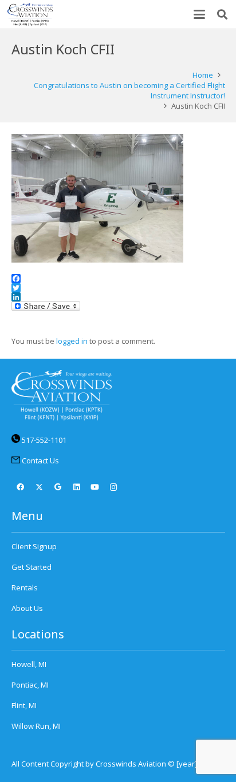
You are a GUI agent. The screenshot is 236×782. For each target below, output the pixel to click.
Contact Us (40, 460)
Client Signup (34, 546)
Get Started (31, 567)
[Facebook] (20, 487)
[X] (39, 487)
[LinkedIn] (76, 487)
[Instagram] (113, 487)
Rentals (24, 587)
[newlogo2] (30, 14)
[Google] (58, 487)
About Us (27, 608)
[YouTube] (95, 487)
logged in (72, 341)
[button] (199, 14)
